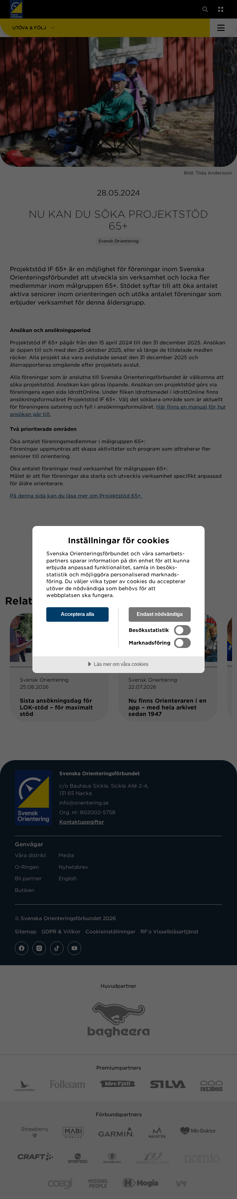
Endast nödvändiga (160, 614)
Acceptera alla (77, 614)
